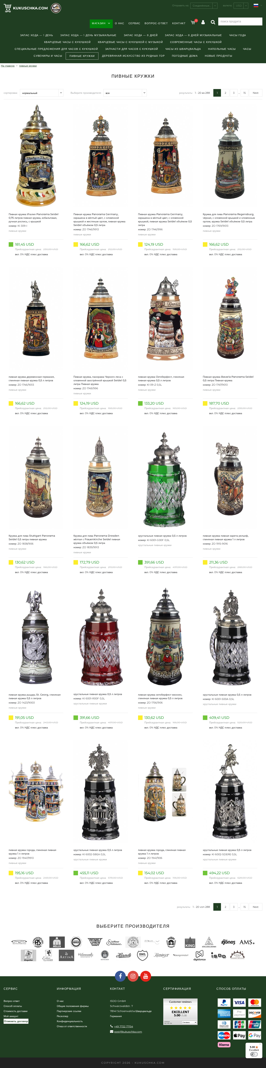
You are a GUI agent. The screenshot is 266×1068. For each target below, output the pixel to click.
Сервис (134, 23)
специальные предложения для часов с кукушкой (56, 49)
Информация (69, 989)
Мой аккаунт (11, 1016)
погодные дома (185, 55)
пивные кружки (82, 56)
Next (256, 92)
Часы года (237, 35)
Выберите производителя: (86, 92)
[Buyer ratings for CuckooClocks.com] (180, 1013)
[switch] (254, 1054)
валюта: (227, 5)
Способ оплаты (13, 1006)
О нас (119, 23)
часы (247, 49)
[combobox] (204, 6)
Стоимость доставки (16, 1011)
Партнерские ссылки (69, 1011)
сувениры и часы (48, 55)
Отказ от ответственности (72, 1026)
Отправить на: (180, 5)
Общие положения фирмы (73, 1006)
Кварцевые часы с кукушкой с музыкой (130, 42)
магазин (98, 23)
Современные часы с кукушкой (196, 42)
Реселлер (62, 1016)
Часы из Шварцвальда (183, 49)
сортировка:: (11, 92)
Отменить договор (16, 1021)
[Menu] (260, 1045)
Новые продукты (218, 55)
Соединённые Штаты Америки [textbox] (205, 5)
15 (244, 92)
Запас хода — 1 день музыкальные (88, 35)
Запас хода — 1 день (36, 35)
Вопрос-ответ (156, 23)
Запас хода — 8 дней (141, 35)
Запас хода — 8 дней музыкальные (193, 35)
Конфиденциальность (70, 1021)
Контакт (179, 23)
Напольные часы (222, 49)
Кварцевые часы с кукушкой (67, 42)
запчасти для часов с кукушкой (131, 49)
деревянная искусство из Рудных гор (133, 55)
